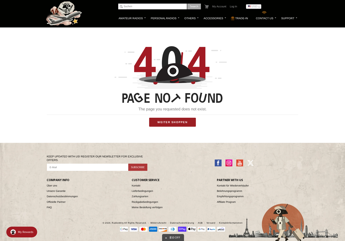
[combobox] (152, 6)
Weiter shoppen (172, 122)
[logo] (64, 14)
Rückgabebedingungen (145, 201)
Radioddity (118, 223)
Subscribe (138, 167)
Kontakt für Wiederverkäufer (233, 185)
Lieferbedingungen (142, 190)
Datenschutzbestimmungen (62, 196)
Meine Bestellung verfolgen (147, 207)
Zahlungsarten (140, 196)
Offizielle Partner (56, 201)
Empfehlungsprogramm (230, 196)
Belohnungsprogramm (229, 190)
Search (194, 6)
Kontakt (136, 185)
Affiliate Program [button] (226, 201)
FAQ (49, 207)
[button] (206, 6)
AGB (200, 223)
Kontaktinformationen (230, 223)
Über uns (52, 185)
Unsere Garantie (56, 190)
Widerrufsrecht (158, 223)
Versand (210, 223)
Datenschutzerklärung (182, 223)
